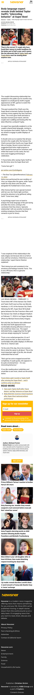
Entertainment (7, 654)
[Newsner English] (17, 2)
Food (3, 664)
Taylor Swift (23, 53)
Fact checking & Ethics (10, 631)
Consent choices (17, 692)
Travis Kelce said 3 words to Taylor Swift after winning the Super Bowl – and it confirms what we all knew (15, 380)
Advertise (5, 634)
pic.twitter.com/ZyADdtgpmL (11, 170)
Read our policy (25, 420)
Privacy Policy (6, 628)
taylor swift (6, 430)
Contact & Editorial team (11, 638)
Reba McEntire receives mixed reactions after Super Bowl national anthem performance (18, 396)
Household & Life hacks (10, 667)
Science (4, 660)
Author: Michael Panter (7, 22)
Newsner (3, 19)
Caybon (20, 689)
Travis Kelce (5, 55)
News (3, 650)
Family (9, 19)
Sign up (17, 414)
